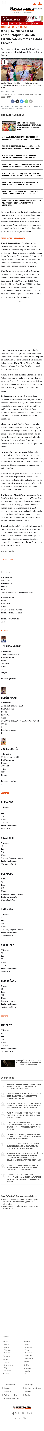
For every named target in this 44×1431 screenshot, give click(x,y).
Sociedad (7, 1353)
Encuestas (7, 1370)
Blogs (5, 1368)
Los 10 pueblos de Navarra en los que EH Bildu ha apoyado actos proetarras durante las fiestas (24, 1096)
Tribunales (7, 1350)
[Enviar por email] (31, 101)
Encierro (5, 23)
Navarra (5, 1342)
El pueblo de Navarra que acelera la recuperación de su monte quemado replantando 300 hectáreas (22, 1167)
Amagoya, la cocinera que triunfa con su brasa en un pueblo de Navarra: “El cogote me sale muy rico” (24, 1087)
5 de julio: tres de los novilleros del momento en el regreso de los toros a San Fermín (29, 126)
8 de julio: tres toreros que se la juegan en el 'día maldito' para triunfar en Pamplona (21, 156)
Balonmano (28, 1353)
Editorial (6, 1362)
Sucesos (6, 1347)
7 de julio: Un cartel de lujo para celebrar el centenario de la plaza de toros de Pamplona (21, 147)
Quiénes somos (9, 1385)
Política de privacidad (11, 1398)
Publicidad (7, 1392)
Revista (26, 1365)
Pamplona (6, 1356)
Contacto (7, 1388)
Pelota (27, 1350)
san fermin (14, 106)
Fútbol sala (28, 1355)
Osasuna (6, 1374)
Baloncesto (28, 1347)
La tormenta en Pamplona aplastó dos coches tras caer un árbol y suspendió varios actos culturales (24, 1137)
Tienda (27, 1395)
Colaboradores (8, 1365)
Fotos (22, 23)
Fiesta (16, 23)
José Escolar (37, 106)
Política (6, 1344)
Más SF (35, 23)
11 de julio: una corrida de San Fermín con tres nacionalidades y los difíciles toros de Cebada (21, 175)
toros (7, 106)
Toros (11, 23)
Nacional (27, 1362)
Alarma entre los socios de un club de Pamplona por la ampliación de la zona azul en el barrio (23, 1115)
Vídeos (28, 23)
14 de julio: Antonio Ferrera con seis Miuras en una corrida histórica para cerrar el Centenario (21, 203)
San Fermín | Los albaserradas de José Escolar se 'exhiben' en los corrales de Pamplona (28, 1062)
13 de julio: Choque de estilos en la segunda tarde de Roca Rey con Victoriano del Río (20, 193)
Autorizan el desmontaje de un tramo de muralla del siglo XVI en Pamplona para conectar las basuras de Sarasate (24, 1106)
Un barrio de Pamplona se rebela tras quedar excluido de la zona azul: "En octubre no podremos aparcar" (23, 1146)
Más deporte (29, 1358)
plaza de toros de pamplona (12, 109)
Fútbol (27, 1344)
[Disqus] (21, 1242)
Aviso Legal (29, 1385)
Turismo (28, 1392)
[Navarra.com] (22, 9)
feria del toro (25, 106)
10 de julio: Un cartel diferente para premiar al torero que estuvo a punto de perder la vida (22, 165)
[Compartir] (13, 101)
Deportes (27, 1342)
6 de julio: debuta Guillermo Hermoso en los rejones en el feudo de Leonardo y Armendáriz (21, 138)
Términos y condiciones (26, 1196)
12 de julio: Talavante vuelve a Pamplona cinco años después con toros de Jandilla (21, 184)
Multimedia (27, 1368)
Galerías (27, 1371)
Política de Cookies (10, 1395)
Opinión (5, 1359)
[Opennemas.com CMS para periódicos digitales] (22, 1415)
